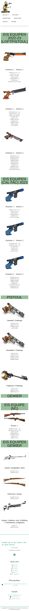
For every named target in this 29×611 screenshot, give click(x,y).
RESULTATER (17, 18)
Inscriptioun (6, 18)
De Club (5, 14)
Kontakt (5, 21)
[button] (6, 15)
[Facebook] (14, 555)
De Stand (15, 14)
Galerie (13, 21)
